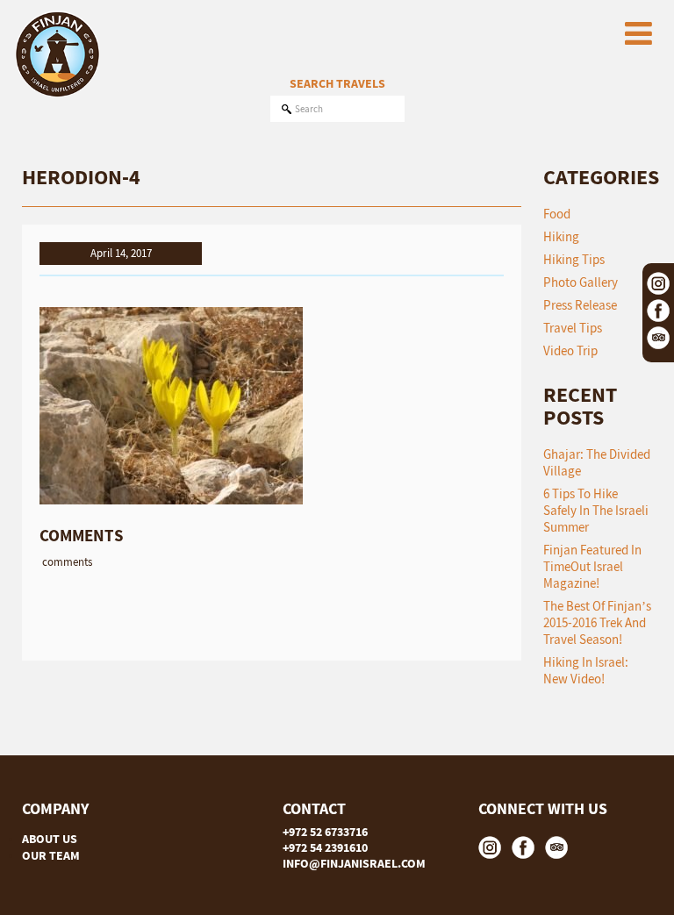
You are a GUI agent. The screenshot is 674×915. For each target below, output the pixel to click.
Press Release (580, 305)
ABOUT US (49, 839)
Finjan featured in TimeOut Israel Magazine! (592, 566)
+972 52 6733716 (325, 832)
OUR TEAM (51, 855)
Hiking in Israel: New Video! (585, 670)
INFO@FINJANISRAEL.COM (354, 863)
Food (556, 213)
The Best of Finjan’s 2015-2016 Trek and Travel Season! (597, 622)
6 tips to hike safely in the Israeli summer (596, 510)
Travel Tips (572, 327)
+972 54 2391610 (325, 847)
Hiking (561, 236)
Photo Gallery (580, 282)
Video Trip (570, 350)
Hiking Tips (574, 259)
